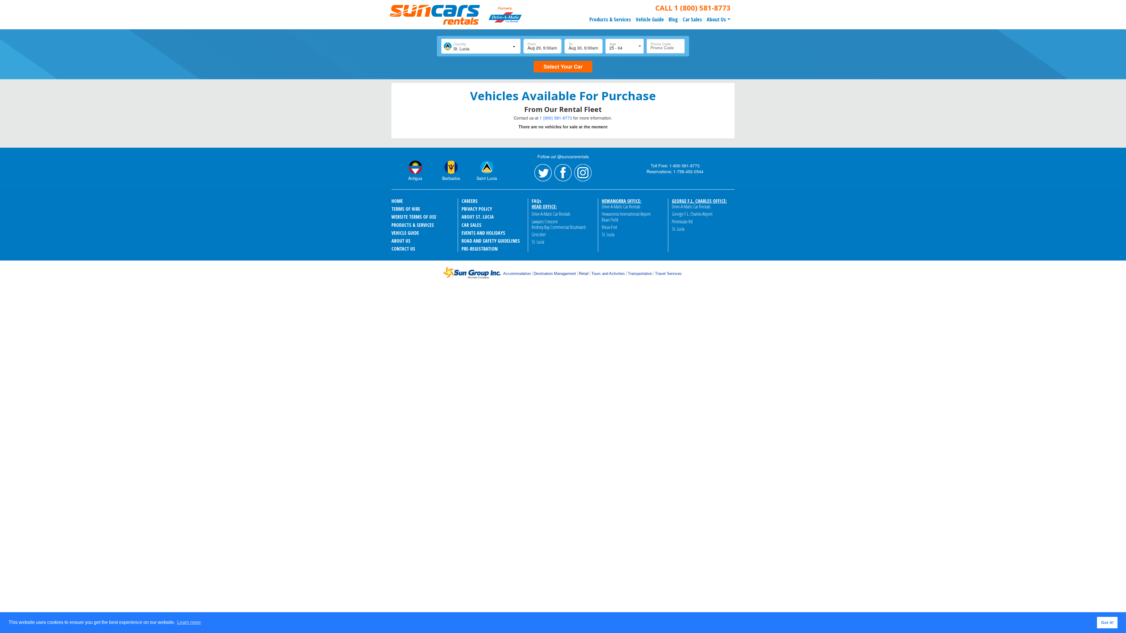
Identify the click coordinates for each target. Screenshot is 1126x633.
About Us (716, 19)
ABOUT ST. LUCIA (478, 217)
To (570, 43)
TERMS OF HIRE (405, 209)
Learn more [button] (189, 622)
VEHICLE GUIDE (405, 233)
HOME (397, 201)
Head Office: (544, 206)
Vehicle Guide (650, 19)
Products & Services (610, 19)
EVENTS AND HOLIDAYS (483, 233)
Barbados (451, 178)
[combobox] (480, 46)
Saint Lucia (486, 178)
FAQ (536, 201)
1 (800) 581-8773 (702, 8)
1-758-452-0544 (688, 171)
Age (613, 43)
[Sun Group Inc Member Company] (472, 273)
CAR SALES (471, 225)
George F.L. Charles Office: (699, 201)
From (532, 43)
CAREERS (470, 201)
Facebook (563, 173)
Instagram (583, 173)
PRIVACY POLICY (477, 209)
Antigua (415, 178)
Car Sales (692, 19)
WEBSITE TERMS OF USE (413, 217)
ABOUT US (401, 241)
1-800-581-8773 (684, 166)
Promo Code (661, 43)
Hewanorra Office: (621, 201)
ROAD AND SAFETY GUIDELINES (491, 241)
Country (459, 43)
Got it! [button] (1107, 622)
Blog (673, 19)
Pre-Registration (480, 249)
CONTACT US (403, 249)
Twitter (543, 173)
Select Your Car (563, 66)
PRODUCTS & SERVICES (412, 225)
